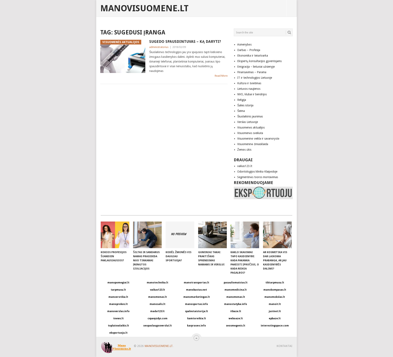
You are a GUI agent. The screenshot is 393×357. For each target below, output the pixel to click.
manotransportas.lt (196, 282)
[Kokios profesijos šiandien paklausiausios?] (115, 235)
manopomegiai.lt (118, 282)
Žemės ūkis (244, 149)
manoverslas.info (118, 311)
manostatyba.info (235, 304)
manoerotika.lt (118, 297)
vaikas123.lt (244, 166)
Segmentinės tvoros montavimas (257, 177)
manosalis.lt (157, 304)
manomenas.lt (157, 297)
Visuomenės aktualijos (251, 127)
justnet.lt (275, 311)
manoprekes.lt (118, 304)
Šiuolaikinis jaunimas (250, 116)
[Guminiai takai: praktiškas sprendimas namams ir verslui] (212, 235)
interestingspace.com (275, 325)
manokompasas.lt (274, 289)
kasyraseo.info (196, 325)
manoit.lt (275, 304)
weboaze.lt (236, 318)
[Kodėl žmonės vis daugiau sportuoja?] (180, 235)
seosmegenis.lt (235, 325)
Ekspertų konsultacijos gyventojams (259, 61)
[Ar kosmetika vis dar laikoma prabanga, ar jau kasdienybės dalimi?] (277, 235)
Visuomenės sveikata (250, 133)
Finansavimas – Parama (251, 72)
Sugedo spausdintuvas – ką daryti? (185, 41)
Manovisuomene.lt (144, 8)
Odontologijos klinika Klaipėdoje (257, 171)
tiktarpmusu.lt (274, 282)
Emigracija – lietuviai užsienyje (256, 66)
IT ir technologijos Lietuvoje (254, 77)
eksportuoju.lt (118, 332)
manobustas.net (196, 289)
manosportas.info (196, 304)
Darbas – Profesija (248, 50)
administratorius (158, 47)
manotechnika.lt (157, 282)
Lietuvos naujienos (248, 88)
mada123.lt (157, 311)
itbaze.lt (235, 311)
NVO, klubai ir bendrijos (252, 94)
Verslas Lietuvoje (247, 122)
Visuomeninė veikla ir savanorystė (258, 138)
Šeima (241, 111)
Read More (221, 75)
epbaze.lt (275, 318)
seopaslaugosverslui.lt (157, 325)
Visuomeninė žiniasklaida (252, 144)
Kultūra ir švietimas (249, 83)
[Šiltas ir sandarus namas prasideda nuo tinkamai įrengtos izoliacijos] (147, 235)
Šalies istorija (245, 105)
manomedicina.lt (236, 289)
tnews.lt (118, 318)
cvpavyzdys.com (157, 318)
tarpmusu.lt (118, 289)
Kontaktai (284, 346)
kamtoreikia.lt (196, 318)
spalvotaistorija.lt (196, 311)
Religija (241, 99)
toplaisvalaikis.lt (118, 325)
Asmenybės (244, 44)
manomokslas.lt (274, 297)
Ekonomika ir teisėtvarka (252, 55)
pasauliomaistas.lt (235, 282)
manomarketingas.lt (196, 297)
